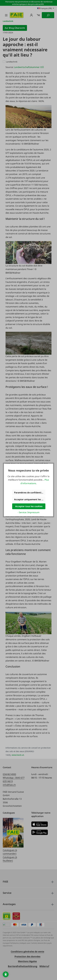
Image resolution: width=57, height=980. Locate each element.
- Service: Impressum (28, 512)
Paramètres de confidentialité (29, 492)
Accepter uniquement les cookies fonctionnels (29, 499)
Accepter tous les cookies (28, 506)
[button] (6, 974)
